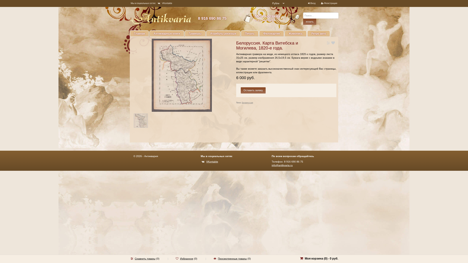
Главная (139, 33)
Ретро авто (318, 33)
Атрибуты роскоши (223, 33)
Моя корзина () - (321, 258)
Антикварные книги (167, 33)
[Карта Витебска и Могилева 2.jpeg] (144, 121)
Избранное (186, 258)
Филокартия (271, 33)
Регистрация (330, 3)
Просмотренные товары (232, 258)
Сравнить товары (145, 258)
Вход (313, 3)
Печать (249, 33)
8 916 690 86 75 (212, 18)
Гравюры (195, 33)
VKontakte (167, 3)
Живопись (296, 33)
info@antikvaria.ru (282, 165)
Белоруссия (247, 103)
